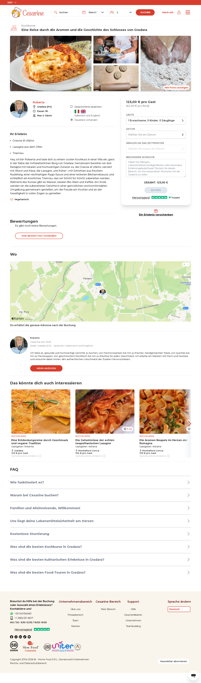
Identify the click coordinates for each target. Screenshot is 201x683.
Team (75, 620)
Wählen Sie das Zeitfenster (145, 143)
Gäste (130, 114)
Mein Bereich (108, 609)
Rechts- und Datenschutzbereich (28, 663)
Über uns (75, 609)
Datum (130, 128)
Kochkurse (28, 25)
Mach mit (167, 12)
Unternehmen (133, 620)
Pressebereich (75, 614)
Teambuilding (133, 626)
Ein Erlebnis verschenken (156, 214)
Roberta (38, 102)
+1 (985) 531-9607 (23, 618)
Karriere (75, 626)
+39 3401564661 (23, 613)
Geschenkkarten (133, 614)
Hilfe (133, 609)
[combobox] (67, 12)
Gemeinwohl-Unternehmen (74, 659)
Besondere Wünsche (140, 157)
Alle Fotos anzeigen (176, 87)
